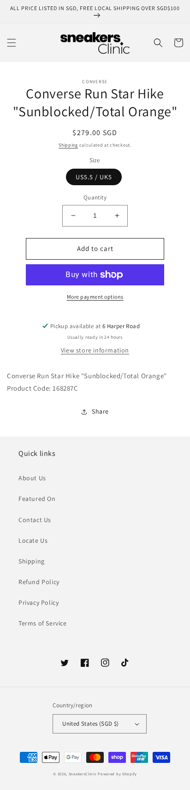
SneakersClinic (83, 773)
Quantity (95, 197)
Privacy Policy (38, 602)
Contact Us (34, 520)
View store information (95, 350)
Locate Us (33, 540)
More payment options (95, 296)
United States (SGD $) (90, 723)
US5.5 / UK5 (94, 177)
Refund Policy (38, 582)
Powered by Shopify (117, 773)
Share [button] (100, 411)
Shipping (68, 145)
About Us (32, 478)
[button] (11, 43)
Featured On (37, 498)
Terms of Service (42, 623)
